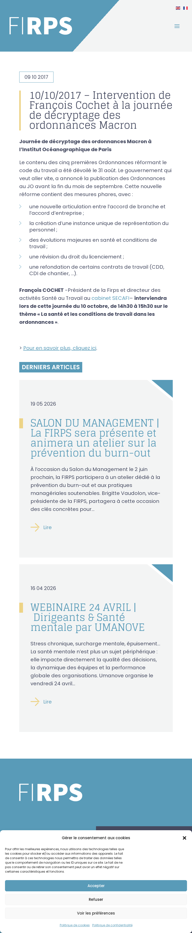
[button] (184, 837)
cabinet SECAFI (110, 298)
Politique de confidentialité (112, 925)
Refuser (96, 899)
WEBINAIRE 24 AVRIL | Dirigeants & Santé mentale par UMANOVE (87, 617)
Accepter (96, 885)
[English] (178, 7)
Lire (47, 527)
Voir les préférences (96, 913)
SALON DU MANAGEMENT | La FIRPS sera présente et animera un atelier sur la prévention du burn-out (95, 438)
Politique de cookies (75, 925)
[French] (185, 7)
